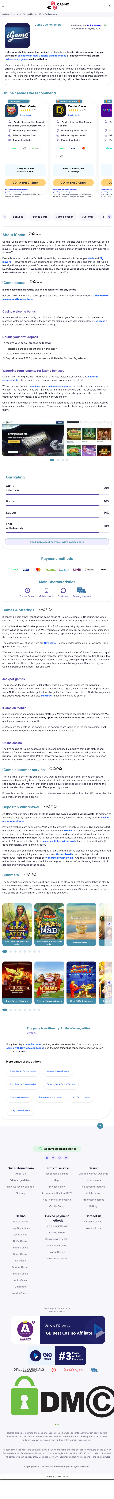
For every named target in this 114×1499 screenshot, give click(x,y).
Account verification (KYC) (57, 1193)
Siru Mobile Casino (57, 1258)
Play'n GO (46, 695)
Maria (90, 258)
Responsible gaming (56, 1173)
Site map (21, 1193)
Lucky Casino (20, 1280)
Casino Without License (27, 14)
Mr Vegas (20, 1260)
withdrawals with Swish (59, 857)
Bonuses (18, 216)
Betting (93, 1206)
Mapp (57, 1180)
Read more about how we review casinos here (57, 541)
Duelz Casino (25, 115)
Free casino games (93, 1199)
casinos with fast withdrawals (59, 841)
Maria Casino (20, 1273)
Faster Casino (20, 1221)
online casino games (16, 59)
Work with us (93, 1228)
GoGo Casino (20, 1241)
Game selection (64, 216)
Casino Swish (57, 1232)
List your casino (93, 1221)
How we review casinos (20, 1186)
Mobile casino (93, 1193)
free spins (99, 320)
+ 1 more (102, 570)
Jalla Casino (20, 1234)
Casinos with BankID (57, 1239)
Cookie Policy (57, 1206)
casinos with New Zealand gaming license (42, 55)
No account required (93, 1186)
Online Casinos (8, 14)
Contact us (93, 1216)
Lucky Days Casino (20, 1228)
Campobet (21, 1286)
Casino (93, 1168)
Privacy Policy (57, 1186)
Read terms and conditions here (16, 189)
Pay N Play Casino (57, 1245)
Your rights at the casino (57, 1199)
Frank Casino (20, 1247)
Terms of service (57, 1168)
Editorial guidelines (20, 1180)
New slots (50, 642)
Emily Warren (94, 25)
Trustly (68, 830)
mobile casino (34, 1044)
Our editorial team (21, 1168)
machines (34, 386)
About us (20, 1173)
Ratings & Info (40, 216)
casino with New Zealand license (25, 1047)
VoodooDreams (20, 1293)
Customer (87, 216)
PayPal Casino (57, 1252)
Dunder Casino (74, 115)
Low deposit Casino (57, 1225)
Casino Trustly (64, 854)
